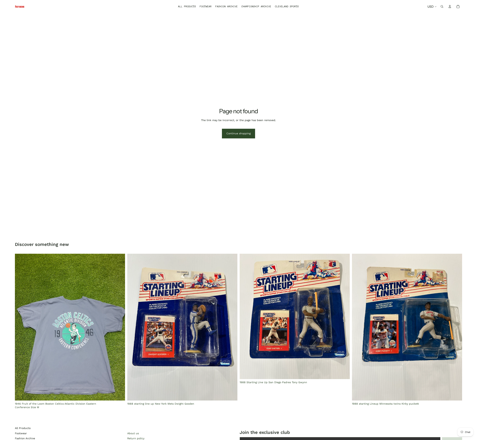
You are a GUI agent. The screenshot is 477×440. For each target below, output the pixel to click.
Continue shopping (238, 133)
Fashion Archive (25, 438)
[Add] (119, 394)
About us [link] (133, 433)
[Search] (442, 6)
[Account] (450, 6)
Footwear (21, 433)
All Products (23, 428)
